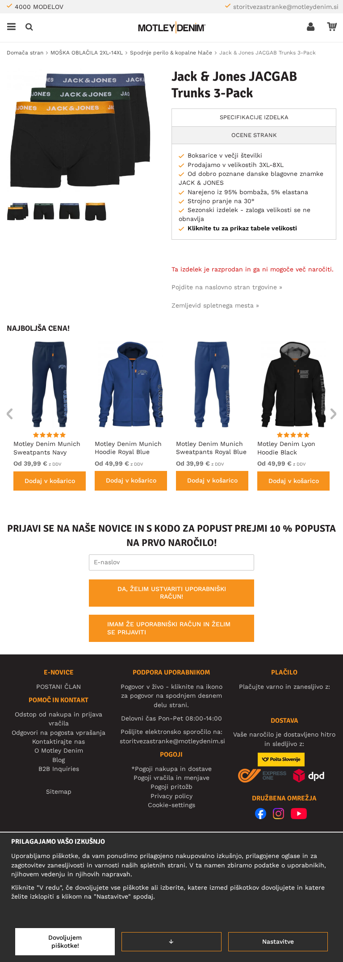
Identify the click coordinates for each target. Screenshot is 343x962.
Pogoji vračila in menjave (171, 777)
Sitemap (58, 791)
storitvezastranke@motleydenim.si (286, 6)
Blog (58, 759)
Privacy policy (171, 796)
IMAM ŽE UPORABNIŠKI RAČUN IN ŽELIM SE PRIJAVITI (168, 628)
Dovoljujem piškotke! (65, 941)
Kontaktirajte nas (58, 741)
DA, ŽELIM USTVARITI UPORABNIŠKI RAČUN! (171, 592)
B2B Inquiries (58, 768)
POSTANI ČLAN (58, 686)
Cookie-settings (171, 804)
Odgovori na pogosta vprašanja (58, 732)
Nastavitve (278, 941)
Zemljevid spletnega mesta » (215, 305)
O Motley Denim (58, 750)
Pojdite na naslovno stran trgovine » (227, 287)
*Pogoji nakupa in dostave (171, 768)
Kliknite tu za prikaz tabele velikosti (242, 228)
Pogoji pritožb (171, 786)
